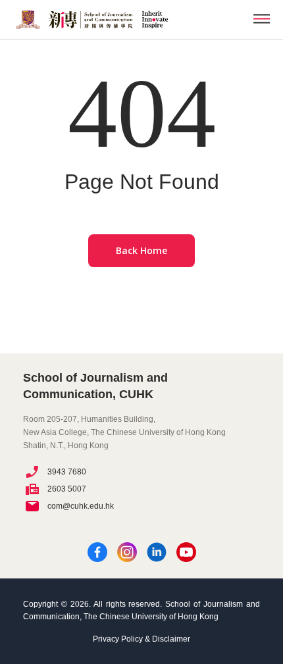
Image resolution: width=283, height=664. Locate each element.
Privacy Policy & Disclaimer (141, 639)
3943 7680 (66, 471)
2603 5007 (66, 489)
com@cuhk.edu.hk (80, 506)
